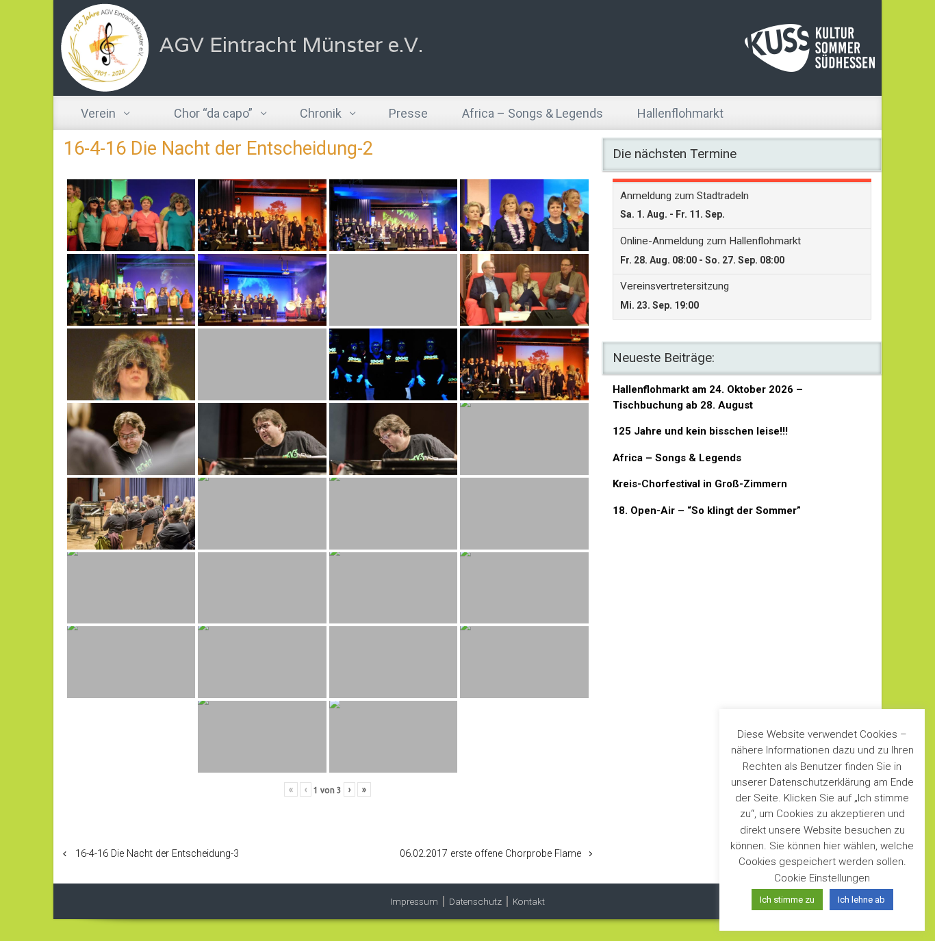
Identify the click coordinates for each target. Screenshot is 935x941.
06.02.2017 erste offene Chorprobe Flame (490, 854)
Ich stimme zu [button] (787, 899)
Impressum (414, 901)
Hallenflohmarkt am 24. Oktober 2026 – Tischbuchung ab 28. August (708, 397)
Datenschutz (475, 901)
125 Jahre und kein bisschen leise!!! (700, 431)
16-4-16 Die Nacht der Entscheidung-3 (157, 854)
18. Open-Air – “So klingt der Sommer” (707, 510)
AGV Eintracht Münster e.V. (291, 44)
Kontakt (529, 901)
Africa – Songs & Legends (677, 458)
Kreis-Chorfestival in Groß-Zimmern (700, 484)
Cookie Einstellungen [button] (822, 878)
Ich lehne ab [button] (861, 899)
